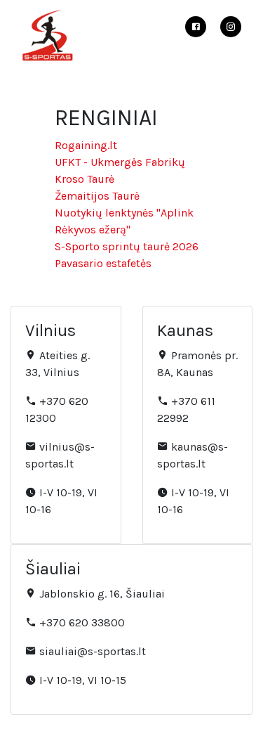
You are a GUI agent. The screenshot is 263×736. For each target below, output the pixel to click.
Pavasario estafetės (103, 263)
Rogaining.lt (86, 145)
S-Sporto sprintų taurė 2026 (126, 246)
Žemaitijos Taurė (97, 195)
